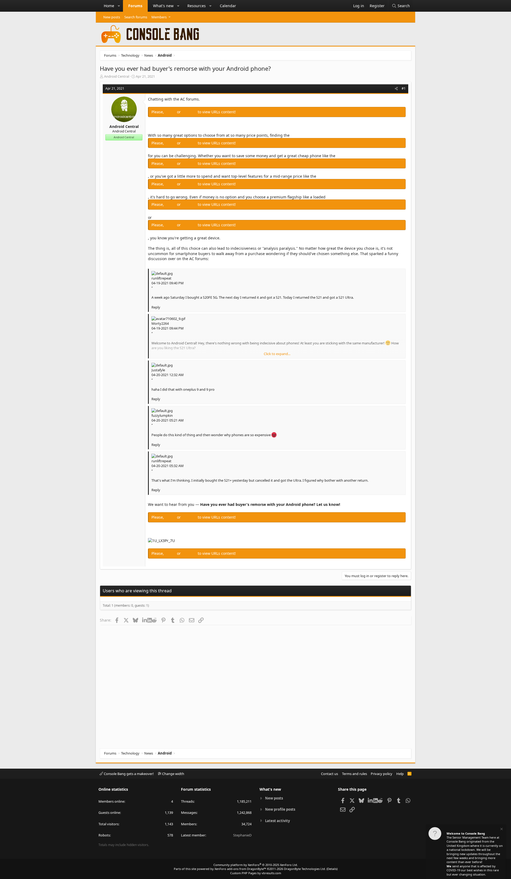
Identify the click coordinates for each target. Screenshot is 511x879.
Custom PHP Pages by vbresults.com (255, 873)
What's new (163, 5)
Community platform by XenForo (255, 865)
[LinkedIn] (144, 619)
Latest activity (277, 820)
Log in (171, 111)
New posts (111, 17)
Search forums (135, 17)
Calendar (228, 5)
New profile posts (280, 809)
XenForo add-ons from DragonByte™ (240, 869)
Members (159, 17)
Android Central (116, 76)
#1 (404, 88)
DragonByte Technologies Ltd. (305, 869)
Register (190, 111)
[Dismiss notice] (501, 829)
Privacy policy (381, 773)
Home (109, 5)
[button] (119, 6)
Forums (135, 5)
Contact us (329, 773)
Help (400, 773)
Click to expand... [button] (277, 353)
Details (332, 869)
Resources (196, 5)
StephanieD (242, 835)
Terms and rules (354, 773)
